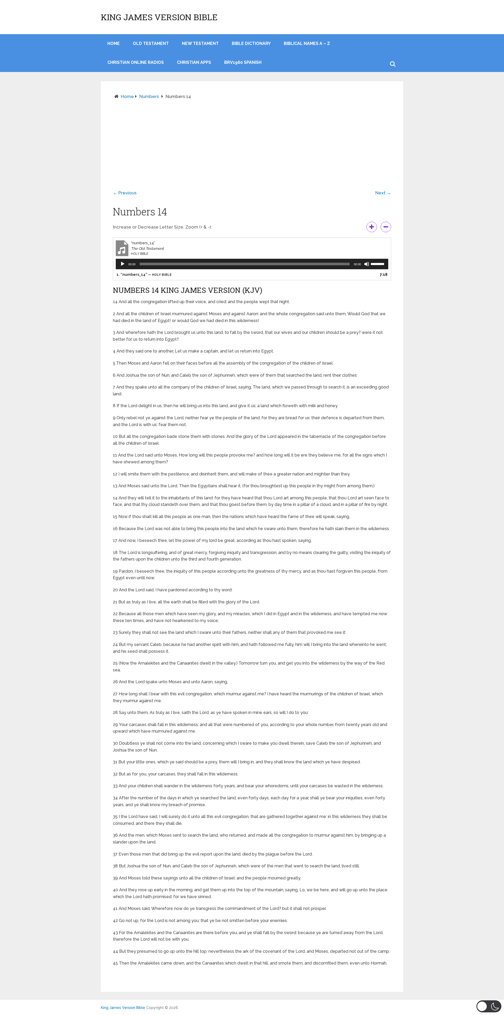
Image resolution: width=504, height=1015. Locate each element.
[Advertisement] (252, 141)
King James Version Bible (159, 17)
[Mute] (366, 264)
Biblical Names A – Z (307, 43)
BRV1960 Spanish (242, 62)
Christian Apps (194, 62)
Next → (383, 192)
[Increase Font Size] (371, 227)
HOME (113, 43)
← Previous (124, 192)
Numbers (149, 96)
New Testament (200, 43)
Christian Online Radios (135, 62)
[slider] (378, 263)
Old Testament (151, 43)
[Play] (122, 264)
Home (127, 96)
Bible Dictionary (251, 43)
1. (144, 274)
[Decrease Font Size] (386, 227)
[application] (252, 264)
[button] (488, 1006)
